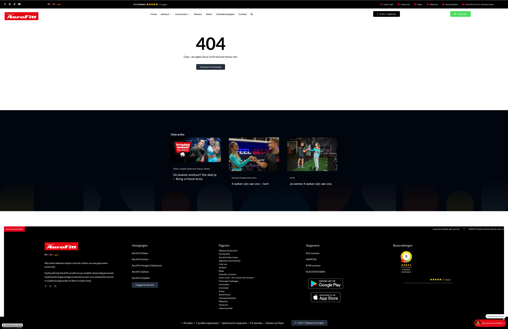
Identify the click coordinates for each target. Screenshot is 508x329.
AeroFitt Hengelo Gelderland (147, 265)
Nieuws (200, 169)
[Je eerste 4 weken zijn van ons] (312, 139)
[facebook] (5, 4)
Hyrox (497, 229)
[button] (150, 4)
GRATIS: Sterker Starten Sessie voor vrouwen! (464, 229)
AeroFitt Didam (140, 253)
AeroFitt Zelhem (140, 271)
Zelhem (207, 169)
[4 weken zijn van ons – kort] (254, 139)
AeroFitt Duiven (140, 259)
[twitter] (50, 286)
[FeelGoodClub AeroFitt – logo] (21, 13)
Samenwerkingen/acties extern (244, 178)
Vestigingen (140, 245)
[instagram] (10, 4)
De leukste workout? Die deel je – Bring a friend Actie (195, 177)
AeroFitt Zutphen (141, 277)
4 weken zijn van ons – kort (250, 184)
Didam (176, 169)
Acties (292, 178)
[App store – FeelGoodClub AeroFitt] (326, 292)
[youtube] (19, 4)
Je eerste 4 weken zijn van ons (311, 184)
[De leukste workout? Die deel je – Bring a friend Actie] (196, 139)
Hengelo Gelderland (188, 169)
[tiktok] (14, 4)
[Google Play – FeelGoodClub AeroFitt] (326, 277)
